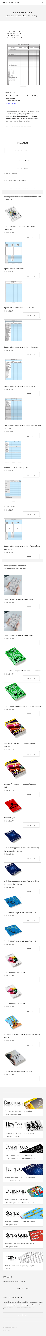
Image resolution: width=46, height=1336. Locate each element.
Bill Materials (9, 507)
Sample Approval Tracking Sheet (16, 467)
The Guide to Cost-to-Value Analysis (18, 1071)
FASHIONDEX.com (11, 2)
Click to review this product (23, 188)
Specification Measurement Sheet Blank (19, 308)
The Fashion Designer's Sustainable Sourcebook (22, 671)
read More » (23, 1315)
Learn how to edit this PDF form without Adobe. (19, 126)
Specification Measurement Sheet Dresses (20, 386)
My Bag (34, 16)
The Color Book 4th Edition (14, 972)
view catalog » (23, 1288)
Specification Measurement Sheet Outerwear (21, 347)
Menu (42, 2)
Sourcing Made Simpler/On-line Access (18, 599)
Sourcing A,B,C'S (10, 818)
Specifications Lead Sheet (14, 268)
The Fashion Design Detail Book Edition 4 (20, 912)
